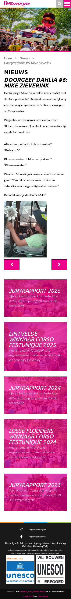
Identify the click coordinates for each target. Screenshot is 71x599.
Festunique (43, 596)
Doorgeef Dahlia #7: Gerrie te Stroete (59, 264)
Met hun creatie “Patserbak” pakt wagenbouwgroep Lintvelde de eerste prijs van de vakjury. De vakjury (35, 346)
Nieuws (25, 58)
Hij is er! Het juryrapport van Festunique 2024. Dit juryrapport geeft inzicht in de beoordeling (34, 394)
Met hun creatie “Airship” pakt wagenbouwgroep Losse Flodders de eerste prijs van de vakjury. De (32, 443)
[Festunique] (17, 3)
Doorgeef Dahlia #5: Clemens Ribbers (12, 264)
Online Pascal (39, 591)
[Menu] (67, 4)
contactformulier (56, 550)
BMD (30, 591)
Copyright (27, 596)
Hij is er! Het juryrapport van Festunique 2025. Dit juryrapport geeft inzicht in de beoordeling (34, 297)
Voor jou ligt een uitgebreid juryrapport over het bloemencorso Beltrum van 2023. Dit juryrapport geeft (35, 492)
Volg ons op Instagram (37, 529)
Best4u (24, 591)
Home (8, 58)
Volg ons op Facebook (37, 537)
